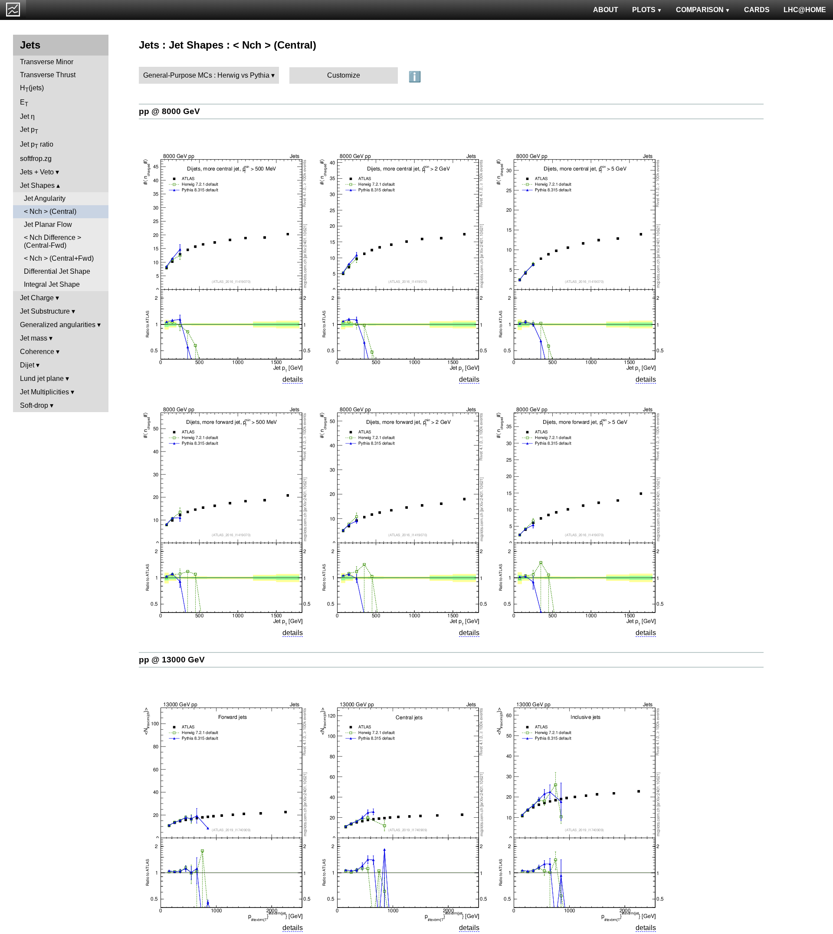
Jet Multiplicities (44, 392)
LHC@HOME (805, 9)
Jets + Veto (37, 172)
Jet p (29, 130)
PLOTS (644, 9)
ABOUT (605, 9)
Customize (343, 75)
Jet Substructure (45, 311)
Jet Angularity (45, 198)
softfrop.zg (36, 158)
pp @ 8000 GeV (169, 111)
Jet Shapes (37, 185)
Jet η (27, 116)
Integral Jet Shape (52, 284)
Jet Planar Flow (48, 224)
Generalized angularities (57, 324)
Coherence (37, 351)
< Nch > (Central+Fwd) (59, 258)
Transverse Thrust (47, 75)
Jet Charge (37, 298)
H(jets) (32, 88)
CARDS (757, 9)
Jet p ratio (36, 145)
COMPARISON (700, 9)
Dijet (27, 365)
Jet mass (33, 338)
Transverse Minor (46, 62)
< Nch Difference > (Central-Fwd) (52, 241)
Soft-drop (34, 405)
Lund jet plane (42, 378)
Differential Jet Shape (57, 271)
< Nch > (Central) (50, 211)
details (292, 379)
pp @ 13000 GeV (172, 659)
